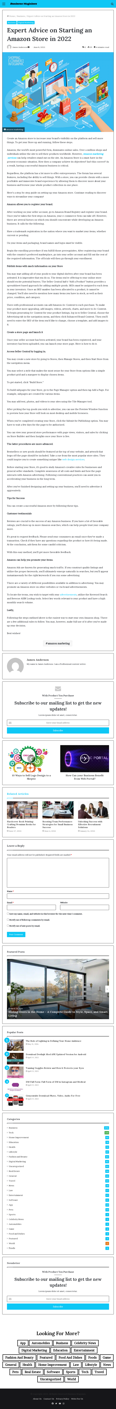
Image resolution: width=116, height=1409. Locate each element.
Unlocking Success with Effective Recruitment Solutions (90, 824)
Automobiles (15, 1224)
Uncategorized (16, 1166)
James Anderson (38, 659)
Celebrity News (16, 1219)
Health (12, 1147)
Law (11, 1190)
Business (21, 16)
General (12, 1176)
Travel (12, 1181)
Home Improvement (19, 1137)
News (11, 1185)
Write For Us (77, 1399)
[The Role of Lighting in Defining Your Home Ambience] (15, 1045)
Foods (12, 1248)
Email (10, 902)
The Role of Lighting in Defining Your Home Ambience (53, 1041)
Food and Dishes (17, 1233)
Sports (12, 1214)
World (12, 1243)
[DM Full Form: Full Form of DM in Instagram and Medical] (15, 1086)
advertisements (68, 594)
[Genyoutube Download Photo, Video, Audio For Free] (15, 1100)
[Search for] (112, 5)
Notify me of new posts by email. (24, 926)
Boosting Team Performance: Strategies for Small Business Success (57, 824)
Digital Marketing (26, 22)
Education (14, 1142)
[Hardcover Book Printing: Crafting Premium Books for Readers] (22, 810)
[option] (58, 989)
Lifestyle (13, 1152)
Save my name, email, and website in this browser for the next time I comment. (46, 914)
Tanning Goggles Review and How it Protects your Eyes (55, 1068)
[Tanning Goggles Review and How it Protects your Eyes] (15, 1072)
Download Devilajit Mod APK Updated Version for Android (56, 1054)
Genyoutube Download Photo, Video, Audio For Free (53, 1095)
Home (12, 16)
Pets (11, 1209)
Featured (13, 1238)
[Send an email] (28, 47)
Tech (11, 1132)
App (11, 1205)
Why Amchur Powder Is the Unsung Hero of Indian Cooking (49, 1015)
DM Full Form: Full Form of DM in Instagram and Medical (55, 1082)
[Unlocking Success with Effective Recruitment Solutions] (93, 810)
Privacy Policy (62, 1399)
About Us (37, 1399)
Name (10, 891)
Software (13, 1200)
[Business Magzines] (23, 4)
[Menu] (3, 5)
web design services (73, 459)
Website (64, 902)
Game (11, 1229)
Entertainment (16, 1195)
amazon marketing (59, 643)
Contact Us (49, 1399)
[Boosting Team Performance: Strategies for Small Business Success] (57, 810)
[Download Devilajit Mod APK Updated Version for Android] (15, 1059)
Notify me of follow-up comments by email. (29, 920)
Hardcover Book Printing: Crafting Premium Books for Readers (21, 824)
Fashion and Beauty (18, 1156)
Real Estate (14, 1171)
